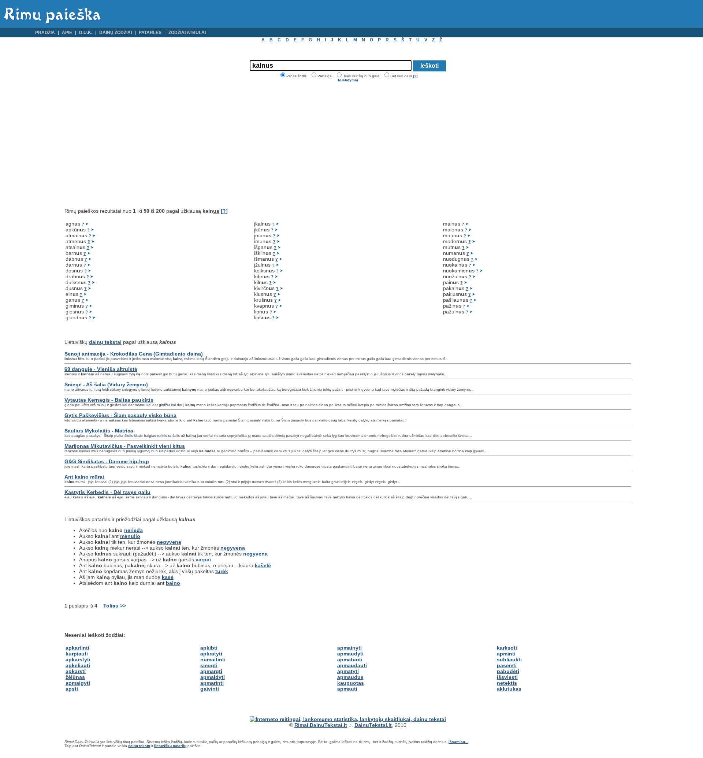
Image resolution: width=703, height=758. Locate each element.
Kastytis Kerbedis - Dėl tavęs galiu (107, 492)
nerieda (133, 530)
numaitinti (213, 659)
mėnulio (130, 536)
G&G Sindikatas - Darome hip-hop (106, 461)
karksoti (507, 648)
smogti (208, 665)
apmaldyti (212, 677)
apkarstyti (78, 659)
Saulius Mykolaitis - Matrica (98, 431)
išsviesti (507, 677)
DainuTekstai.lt (373, 725)
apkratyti (211, 654)
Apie (67, 32)
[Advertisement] (125, 145)
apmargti (211, 671)
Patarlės (150, 32)
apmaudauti (352, 665)
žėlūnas (75, 677)
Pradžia (45, 32)
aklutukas (509, 689)
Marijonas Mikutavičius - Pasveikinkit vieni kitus (124, 446)
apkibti (208, 648)
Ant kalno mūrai (84, 477)
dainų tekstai (105, 342)
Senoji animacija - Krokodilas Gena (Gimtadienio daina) (133, 354)
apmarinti (212, 683)
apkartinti (77, 648)
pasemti (507, 665)
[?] (415, 76)
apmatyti (348, 671)
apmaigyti (78, 683)
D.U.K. (85, 32)
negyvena (169, 542)
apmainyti (349, 648)
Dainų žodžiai (115, 32)
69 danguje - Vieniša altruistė (100, 369)
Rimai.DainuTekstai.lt (320, 725)
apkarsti (76, 671)
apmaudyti (350, 654)
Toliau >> (114, 606)
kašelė (263, 565)
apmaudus (350, 677)
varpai (203, 559)
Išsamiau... (458, 742)
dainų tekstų (139, 746)
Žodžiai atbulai (187, 32)
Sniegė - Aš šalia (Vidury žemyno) (106, 384)
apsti (72, 689)
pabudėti (508, 671)
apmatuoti (349, 659)
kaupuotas (350, 683)
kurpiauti (77, 654)
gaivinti (209, 689)
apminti (506, 654)
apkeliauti (78, 665)
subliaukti (509, 659)
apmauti (347, 689)
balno (173, 583)
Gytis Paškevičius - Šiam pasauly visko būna (120, 415)
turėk (221, 571)
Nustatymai (348, 80)
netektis (507, 683)
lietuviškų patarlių (170, 746)
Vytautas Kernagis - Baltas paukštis (108, 400)
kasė (168, 577)
